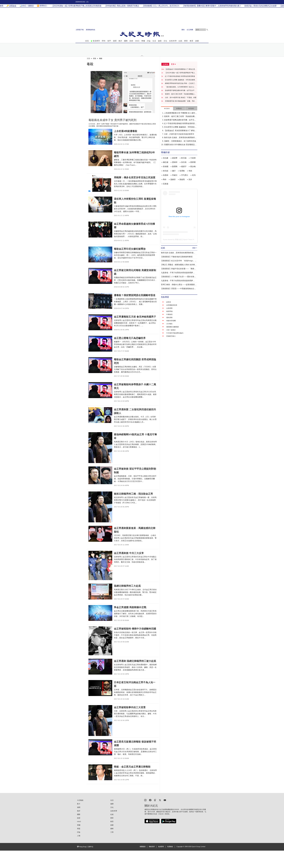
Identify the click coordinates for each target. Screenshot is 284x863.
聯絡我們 (152, 846)
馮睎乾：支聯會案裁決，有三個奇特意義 (180, 141)
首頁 (87, 41)
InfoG (137, 41)
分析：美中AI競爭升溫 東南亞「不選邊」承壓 (180, 97)
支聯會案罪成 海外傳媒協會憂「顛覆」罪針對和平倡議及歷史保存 (180, 101)
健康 (160, 41)
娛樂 (197, 41)
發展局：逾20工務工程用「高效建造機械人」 (180, 94)
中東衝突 (169, 314)
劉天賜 (183, 158)
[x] (160, 799)
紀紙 (180, 41)
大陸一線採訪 (171, 330)
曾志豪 (165, 158)
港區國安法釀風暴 (172, 327)
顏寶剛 (174, 166)
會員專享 (96, 41)
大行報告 (169, 324)
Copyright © (181, 846)
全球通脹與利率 (171, 305)
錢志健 (165, 162)
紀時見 (168, 302)
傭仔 (174, 171)
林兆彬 (165, 171)
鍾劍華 (174, 158)
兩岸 (120, 41)
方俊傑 (193, 158)
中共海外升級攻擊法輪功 (174, 333)
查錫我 (182, 179)
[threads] (155, 799)
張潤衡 (182, 171)
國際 (126, 41)
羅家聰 (193, 162)
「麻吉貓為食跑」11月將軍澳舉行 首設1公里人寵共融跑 (180, 87)
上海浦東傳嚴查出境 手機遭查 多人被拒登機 (180, 113)
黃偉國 (165, 166)
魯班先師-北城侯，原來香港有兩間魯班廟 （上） (180, 138)
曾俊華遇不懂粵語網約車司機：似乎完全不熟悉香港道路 (180, 91)
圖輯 (111, 828)
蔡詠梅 (193, 166)
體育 (186, 41)
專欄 (143, 41)
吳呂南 (183, 162)
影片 (78, 804)
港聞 (114, 41)
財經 (131, 41)
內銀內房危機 (171, 320)
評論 (148, 41)
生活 (154, 41)
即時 (103, 41)
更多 (190, 179)
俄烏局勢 (169, 317)
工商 (111, 832)
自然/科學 (173, 41)
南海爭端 (169, 311)
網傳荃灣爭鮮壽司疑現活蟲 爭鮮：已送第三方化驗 (180, 83)
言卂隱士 (184, 175)
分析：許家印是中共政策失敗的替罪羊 (179, 134)
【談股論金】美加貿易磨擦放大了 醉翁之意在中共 (180, 69)
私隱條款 (170, 846)
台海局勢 (169, 308)
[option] (123, 92)
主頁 (88, 58)
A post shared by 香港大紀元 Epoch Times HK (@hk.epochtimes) (185, 239)
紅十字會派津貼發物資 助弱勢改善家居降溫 (180, 76)
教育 (191, 41)
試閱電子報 (80, 30)
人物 (78, 836)
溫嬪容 (173, 179)
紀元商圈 (190, 30)
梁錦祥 (174, 162)
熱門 (109, 41)
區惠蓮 (165, 184)
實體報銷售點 (90, 30)
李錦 (190, 171)
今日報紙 (80, 800)
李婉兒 (174, 175)
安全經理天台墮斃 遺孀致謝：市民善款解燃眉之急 (180, 80)
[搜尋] (207, 29)
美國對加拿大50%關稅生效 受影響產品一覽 (180, 145)
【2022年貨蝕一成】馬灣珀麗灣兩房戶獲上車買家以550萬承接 (180, 73)
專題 (78, 828)
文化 (165, 41)
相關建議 (142, 846)
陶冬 (165, 179)
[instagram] (145, 799)
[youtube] (165, 799)
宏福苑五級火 (171, 336)
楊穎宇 (183, 166)
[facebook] (150, 799)
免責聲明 (161, 846)
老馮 (194, 175)
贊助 (183, 30)
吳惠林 (165, 175)
